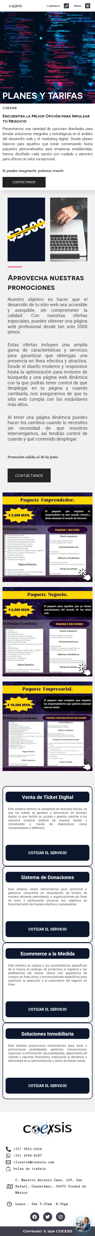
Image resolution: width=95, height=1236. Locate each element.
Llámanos (53, 5)
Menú (77, 5)
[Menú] (87, 5)
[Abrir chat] (83, 1224)
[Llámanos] (66, 5)
